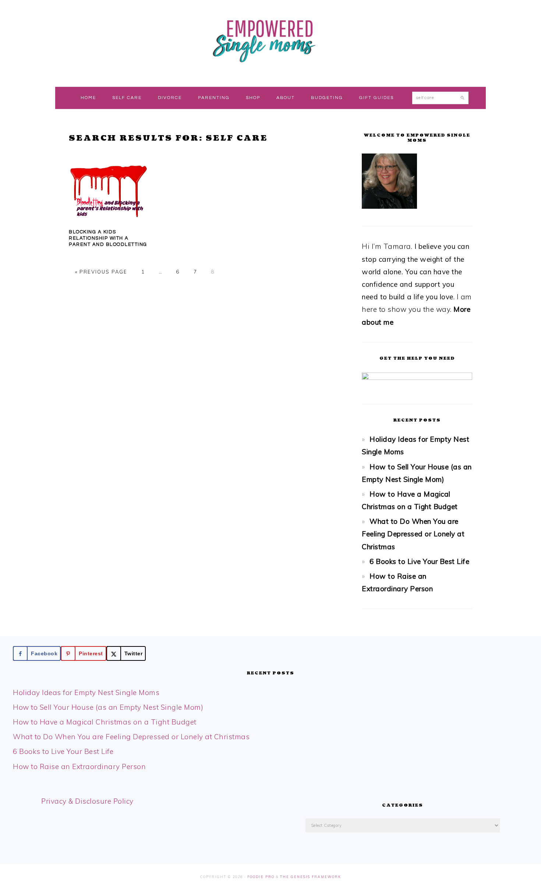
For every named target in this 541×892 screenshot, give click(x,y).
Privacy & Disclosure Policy (87, 801)
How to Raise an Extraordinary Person (79, 766)
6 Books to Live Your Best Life (419, 561)
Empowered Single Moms (270, 40)
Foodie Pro (261, 877)
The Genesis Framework (310, 877)
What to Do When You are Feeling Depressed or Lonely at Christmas (413, 534)
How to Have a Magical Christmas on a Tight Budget (105, 722)
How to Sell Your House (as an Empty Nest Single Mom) (108, 707)
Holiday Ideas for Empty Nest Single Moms (86, 692)
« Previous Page (101, 272)
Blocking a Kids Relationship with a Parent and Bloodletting (108, 238)
